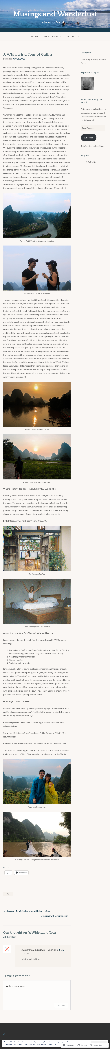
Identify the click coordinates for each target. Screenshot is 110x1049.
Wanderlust (51, 36)
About (34, 36)
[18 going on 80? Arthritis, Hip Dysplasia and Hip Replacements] (87, 84)
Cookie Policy (52, 1044)
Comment (61, 1005)
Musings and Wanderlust (55, 14)
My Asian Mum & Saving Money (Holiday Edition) (28, 911)
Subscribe (88, 137)
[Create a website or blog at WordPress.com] (4, 1034)
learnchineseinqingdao (33, 949)
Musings (72, 36)
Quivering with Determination (54, 915)
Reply (61, 949)
